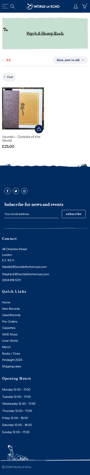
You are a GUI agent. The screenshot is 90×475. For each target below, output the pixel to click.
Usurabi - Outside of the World (21, 138)
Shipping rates (11, 366)
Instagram (24, 191)
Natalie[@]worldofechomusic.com (24, 267)
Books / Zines (11, 353)
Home (6, 302)
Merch (6, 347)
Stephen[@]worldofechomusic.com (25, 274)
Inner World (10, 341)
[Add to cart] (39, 129)
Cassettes (8, 328)
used (10, 77)
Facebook (7, 191)
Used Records (11, 315)
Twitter (16, 191)
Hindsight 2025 (12, 360)
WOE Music (10, 334)
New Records (11, 309)
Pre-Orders (9, 321)
